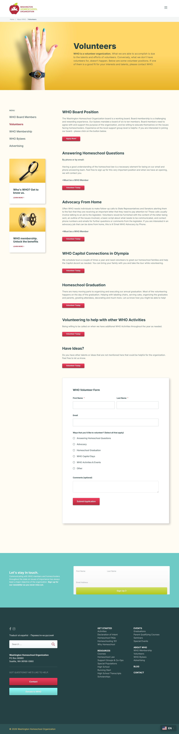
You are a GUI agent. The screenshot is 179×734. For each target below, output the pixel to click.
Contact (33, 681)
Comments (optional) (82, 478)
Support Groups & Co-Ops (110, 660)
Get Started (104, 628)
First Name (78, 398)
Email (75, 415)
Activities (102, 631)
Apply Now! (71, 139)
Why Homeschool (106, 644)
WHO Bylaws (17, 138)
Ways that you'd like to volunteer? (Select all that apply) (98, 433)
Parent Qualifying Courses (146, 634)
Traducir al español (18, 635)
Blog (136, 666)
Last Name (121, 398)
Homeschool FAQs (106, 637)
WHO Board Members (22, 117)
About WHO (21, 19)
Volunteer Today (73, 188)
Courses (101, 653)
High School (103, 666)
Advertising (16, 145)
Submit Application (86, 501)
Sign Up (121, 591)
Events (138, 628)
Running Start (104, 670)
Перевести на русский (42, 635)
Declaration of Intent (107, 634)
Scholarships (103, 676)
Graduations (140, 631)
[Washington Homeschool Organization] (23, 8)
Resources (103, 650)
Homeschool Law (106, 657)
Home (12, 19)
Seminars (138, 637)
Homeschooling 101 (107, 641)
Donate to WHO (33, 691)
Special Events (141, 641)
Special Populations (107, 663)
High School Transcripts (109, 673)
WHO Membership (20, 131)
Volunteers (16, 124)
